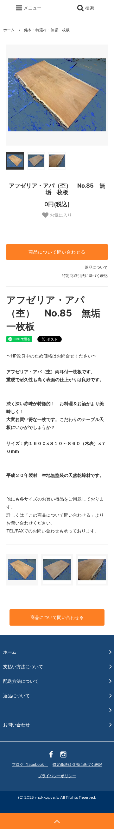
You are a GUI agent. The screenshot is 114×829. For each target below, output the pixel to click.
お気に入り (60, 215)
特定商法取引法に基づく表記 (77, 764)
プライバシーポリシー (57, 775)
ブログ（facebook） (30, 764)
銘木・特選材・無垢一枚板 (47, 29)
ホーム (9, 29)
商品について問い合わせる (57, 252)
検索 (89, 7)
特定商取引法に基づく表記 (85, 275)
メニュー (31, 7)
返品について (96, 267)
